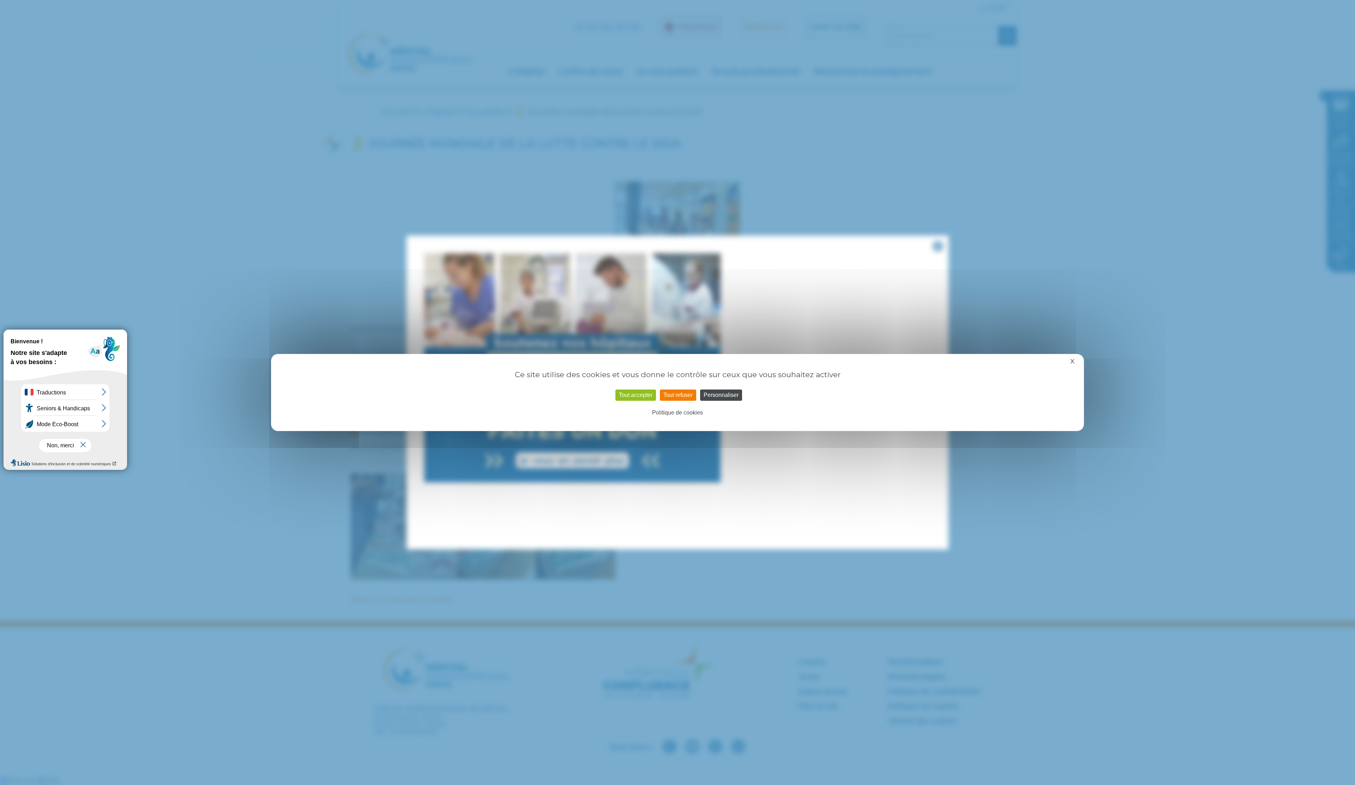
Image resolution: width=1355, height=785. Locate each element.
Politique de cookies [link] (677, 413)
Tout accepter (635, 395)
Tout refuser (678, 395)
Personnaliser (721, 395)
